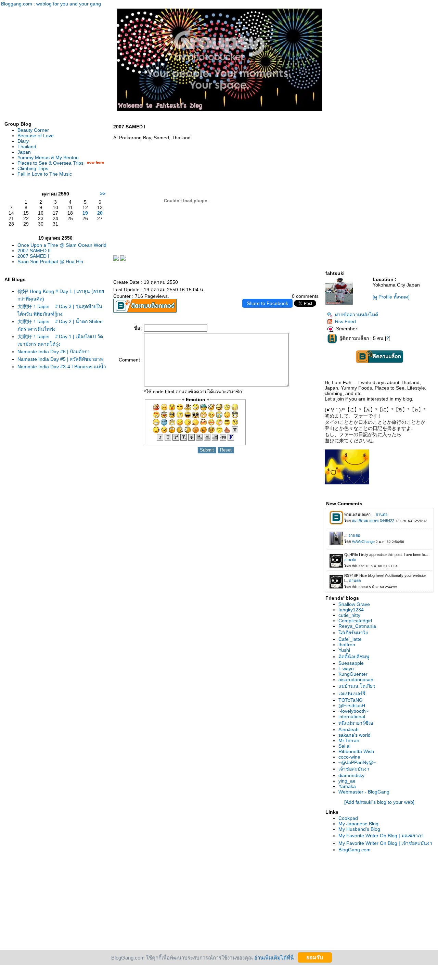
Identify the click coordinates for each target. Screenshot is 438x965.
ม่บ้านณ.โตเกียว (356, 686)
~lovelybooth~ (353, 711)
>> (102, 193)
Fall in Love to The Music (44, 174)
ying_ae (347, 781)
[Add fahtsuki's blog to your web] (379, 802)
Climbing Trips (32, 168)
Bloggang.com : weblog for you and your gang (51, 4)
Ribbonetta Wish (356, 751)
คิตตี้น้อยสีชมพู (353, 656)
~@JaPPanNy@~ (357, 762)
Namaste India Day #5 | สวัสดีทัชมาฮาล (60, 359)
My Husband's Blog (359, 829)
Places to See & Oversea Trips (50, 163)
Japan (24, 152)
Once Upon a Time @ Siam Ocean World (61, 245)
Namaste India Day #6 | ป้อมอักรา (53, 351)
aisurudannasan (355, 679)
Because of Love (35, 135)
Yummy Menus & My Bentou (48, 157)
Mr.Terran (348, 740)
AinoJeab (348, 729)
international (351, 716)
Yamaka (347, 786)
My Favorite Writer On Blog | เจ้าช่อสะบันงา (385, 843)
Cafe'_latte (350, 639)
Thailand (26, 146)
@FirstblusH (351, 705)
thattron (346, 644)
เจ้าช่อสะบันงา (353, 769)
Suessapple (351, 663)
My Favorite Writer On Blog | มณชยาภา (381, 835)
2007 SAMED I (33, 256)
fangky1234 (351, 609)
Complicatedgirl (355, 620)
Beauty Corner (33, 130)
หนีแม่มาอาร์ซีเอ (355, 723)
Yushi (344, 650)
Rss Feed (345, 321)
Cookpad (348, 818)
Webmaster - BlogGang (363, 792)
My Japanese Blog (358, 823)
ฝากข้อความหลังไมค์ (356, 314)
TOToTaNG (350, 700)
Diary (23, 141)
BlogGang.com (354, 849)
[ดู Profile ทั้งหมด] (391, 297)
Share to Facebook (267, 303)
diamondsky (351, 775)
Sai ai (344, 746)
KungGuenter (353, 674)
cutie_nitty (349, 615)
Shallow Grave (354, 604)
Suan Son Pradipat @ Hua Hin (50, 261)
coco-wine (349, 757)
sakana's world (354, 735)
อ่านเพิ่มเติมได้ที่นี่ (274, 957)
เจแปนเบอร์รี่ (351, 693)
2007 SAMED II (34, 250)
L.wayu (346, 668)
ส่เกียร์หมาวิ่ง (353, 632)
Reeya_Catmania (357, 626)
